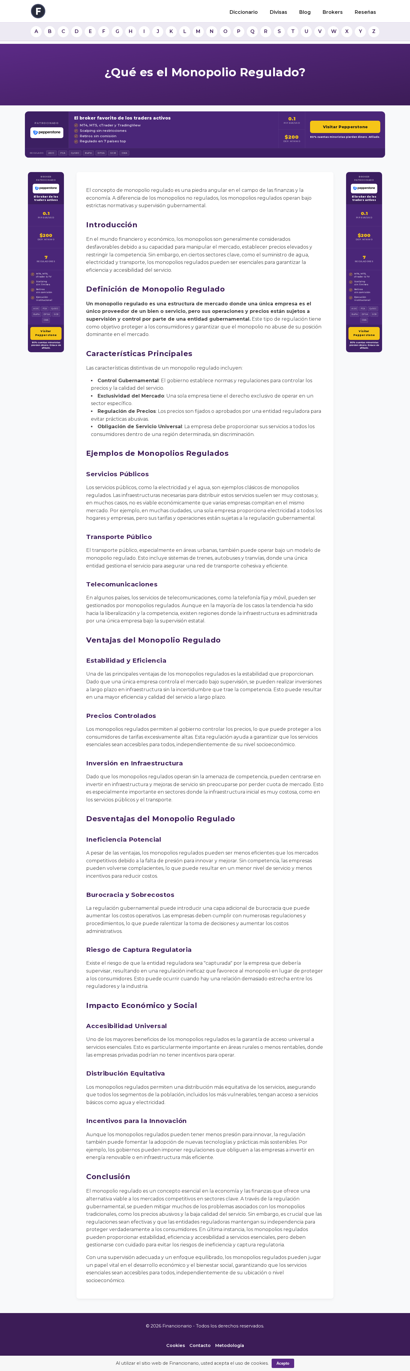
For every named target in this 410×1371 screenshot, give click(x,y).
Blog (305, 12)
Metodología (229, 1345)
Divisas (278, 12)
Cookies (175, 1345)
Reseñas (365, 12)
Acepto (282, 1363)
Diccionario (244, 12)
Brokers (333, 12)
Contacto (200, 1345)
